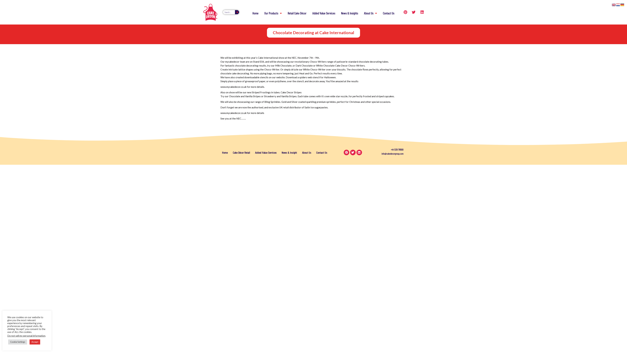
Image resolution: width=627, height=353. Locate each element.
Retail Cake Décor (297, 13)
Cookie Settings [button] (17, 342)
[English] (614, 4)
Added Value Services (323, 13)
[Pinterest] (405, 12)
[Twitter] (414, 12)
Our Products (271, 13)
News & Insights (349, 13)
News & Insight (289, 152)
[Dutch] (618, 4)
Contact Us (388, 13)
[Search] (237, 12)
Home (255, 13)
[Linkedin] (422, 12)
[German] (622, 4)
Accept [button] (35, 342)
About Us (368, 13)
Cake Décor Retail (241, 152)
